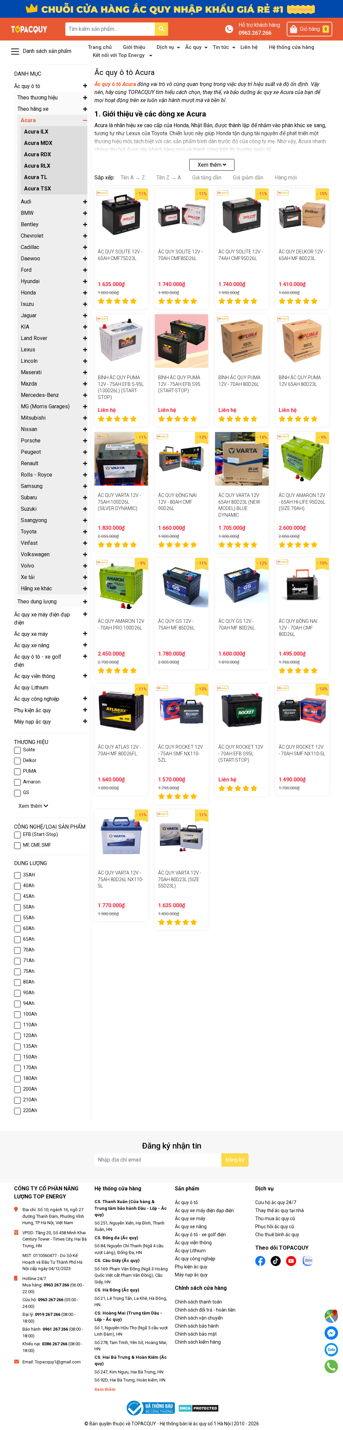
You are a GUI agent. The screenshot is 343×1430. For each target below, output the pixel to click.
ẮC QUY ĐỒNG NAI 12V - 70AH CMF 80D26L (298, 627)
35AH (29, 874)
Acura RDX (37, 154)
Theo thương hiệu (37, 97)
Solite (29, 749)
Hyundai (30, 281)
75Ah (29, 971)
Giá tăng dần (206, 177)
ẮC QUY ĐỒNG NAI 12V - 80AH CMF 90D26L (177, 502)
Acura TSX (37, 188)
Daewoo (30, 258)
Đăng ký (235, 1160)
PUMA (30, 771)
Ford (26, 270)
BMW (27, 213)
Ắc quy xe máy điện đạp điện (204, 1210)
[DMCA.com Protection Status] (198, 1408)
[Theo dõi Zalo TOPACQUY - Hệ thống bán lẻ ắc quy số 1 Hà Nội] (307, 1260)
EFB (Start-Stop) (40, 834)
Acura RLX (37, 166)
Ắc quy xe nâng (191, 1226)
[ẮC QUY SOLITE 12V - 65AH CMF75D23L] (121, 215)
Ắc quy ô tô (186, 1202)
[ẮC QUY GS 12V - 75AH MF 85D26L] (181, 584)
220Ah (30, 1110)
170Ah (30, 1067)
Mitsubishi (33, 418)
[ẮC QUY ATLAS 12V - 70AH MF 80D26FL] (121, 710)
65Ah (29, 939)
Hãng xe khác (36, 588)
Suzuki (29, 509)
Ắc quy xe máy (190, 1218)
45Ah (29, 896)
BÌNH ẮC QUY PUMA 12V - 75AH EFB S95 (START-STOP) (179, 384)
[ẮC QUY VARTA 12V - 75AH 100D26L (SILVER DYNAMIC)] (121, 459)
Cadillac (30, 247)
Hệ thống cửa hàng (291, 47)
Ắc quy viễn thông (193, 1242)
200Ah (30, 1089)
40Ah (29, 885)
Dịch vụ (165, 47)
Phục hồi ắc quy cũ (274, 1226)
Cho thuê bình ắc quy (277, 1234)
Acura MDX (38, 143)
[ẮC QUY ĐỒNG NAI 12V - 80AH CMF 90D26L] (181, 459)
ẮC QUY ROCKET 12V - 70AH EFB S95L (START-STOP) (240, 753)
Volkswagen (35, 554)
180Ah (30, 1078)
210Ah (30, 1099)
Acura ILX (36, 132)
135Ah (30, 1046)
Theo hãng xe (33, 109)
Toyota (29, 531)
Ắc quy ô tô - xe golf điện (200, 1234)
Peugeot (31, 452)
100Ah (30, 1014)
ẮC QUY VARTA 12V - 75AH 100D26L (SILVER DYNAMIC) (119, 502)
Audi (26, 201)
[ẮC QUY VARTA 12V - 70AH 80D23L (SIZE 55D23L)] (181, 836)
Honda (28, 292)
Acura (28, 120)
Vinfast (29, 543)
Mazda (29, 384)
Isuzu (27, 304)
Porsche (31, 440)
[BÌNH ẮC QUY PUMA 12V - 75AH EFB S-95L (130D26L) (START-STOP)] (121, 341)
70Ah (29, 949)
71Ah (29, 960)
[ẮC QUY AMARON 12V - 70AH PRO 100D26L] (121, 584)
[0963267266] (331, 1366)
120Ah (30, 1035)
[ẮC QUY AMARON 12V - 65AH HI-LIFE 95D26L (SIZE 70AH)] (302, 459)
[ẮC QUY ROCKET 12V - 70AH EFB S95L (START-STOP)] (242, 710)
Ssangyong (34, 520)
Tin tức (221, 47)
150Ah (30, 1057)
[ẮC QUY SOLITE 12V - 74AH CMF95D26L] (242, 215)
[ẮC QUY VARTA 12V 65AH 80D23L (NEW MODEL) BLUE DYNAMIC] (242, 459)
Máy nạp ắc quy (191, 1274)
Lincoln (29, 361)
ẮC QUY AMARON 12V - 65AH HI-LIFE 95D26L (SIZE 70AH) (302, 502)
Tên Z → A (168, 177)
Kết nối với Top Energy (118, 55)
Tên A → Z (133, 177)
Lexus (28, 349)
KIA (25, 327)
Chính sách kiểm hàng (198, 1342)
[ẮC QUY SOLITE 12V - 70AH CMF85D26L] (181, 215)
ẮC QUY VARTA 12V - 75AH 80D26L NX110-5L (120, 879)
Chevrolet (32, 236)
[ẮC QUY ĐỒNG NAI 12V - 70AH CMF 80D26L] (302, 584)
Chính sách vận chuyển (199, 1318)
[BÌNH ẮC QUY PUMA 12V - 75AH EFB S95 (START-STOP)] (181, 341)
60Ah (29, 928)
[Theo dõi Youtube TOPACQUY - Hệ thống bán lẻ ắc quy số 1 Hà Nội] (291, 1260)
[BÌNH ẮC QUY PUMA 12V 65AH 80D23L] (302, 341)
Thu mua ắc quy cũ (275, 1218)
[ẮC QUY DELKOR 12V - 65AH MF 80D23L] (302, 215)
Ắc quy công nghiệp (195, 1258)
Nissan (29, 429)
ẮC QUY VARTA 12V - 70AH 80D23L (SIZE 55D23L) (179, 879)
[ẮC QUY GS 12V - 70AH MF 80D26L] (242, 584)
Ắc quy (193, 47)
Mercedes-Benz (40, 395)
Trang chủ (100, 47)
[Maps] (331, 1316)
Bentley (30, 224)
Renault (29, 463)
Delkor (30, 760)
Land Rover (34, 338)
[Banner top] (171, 8)
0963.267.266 (254, 33)
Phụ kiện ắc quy (191, 1266)
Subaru (29, 497)
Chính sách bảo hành (197, 1326)
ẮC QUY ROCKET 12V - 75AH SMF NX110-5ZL (180, 753)
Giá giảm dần (248, 177)
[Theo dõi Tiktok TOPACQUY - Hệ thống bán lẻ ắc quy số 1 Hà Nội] (276, 1260)
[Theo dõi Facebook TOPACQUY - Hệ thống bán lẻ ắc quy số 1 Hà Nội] (260, 1260)
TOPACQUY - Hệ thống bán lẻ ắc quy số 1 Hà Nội (181, 1423)
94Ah (29, 1003)
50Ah (29, 907)
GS (26, 792)
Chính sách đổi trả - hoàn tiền (205, 1310)
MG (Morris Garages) (45, 406)
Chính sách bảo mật (196, 1334)
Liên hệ (249, 47)
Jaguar (29, 315)
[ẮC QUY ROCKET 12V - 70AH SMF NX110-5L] (302, 710)
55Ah (29, 917)
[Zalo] (331, 1349)
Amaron (32, 781)
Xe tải (28, 577)
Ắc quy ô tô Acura (115, 84)
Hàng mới (286, 177)
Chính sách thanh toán (198, 1302)
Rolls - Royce (36, 475)
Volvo (27, 566)
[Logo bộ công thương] (151, 1408)
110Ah (30, 1024)
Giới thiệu (134, 47)
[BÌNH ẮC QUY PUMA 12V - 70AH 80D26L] (242, 341)
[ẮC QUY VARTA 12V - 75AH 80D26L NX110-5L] (121, 836)
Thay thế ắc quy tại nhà (279, 1210)
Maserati (31, 372)
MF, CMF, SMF (37, 845)
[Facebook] (331, 1333)
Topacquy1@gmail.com (58, 1361)
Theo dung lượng (37, 601)
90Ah (29, 992)
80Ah (29, 982)
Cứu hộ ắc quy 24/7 (275, 1202)
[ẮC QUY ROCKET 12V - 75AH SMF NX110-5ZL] (181, 710)
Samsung (32, 486)
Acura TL (35, 177)
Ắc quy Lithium (190, 1250)
